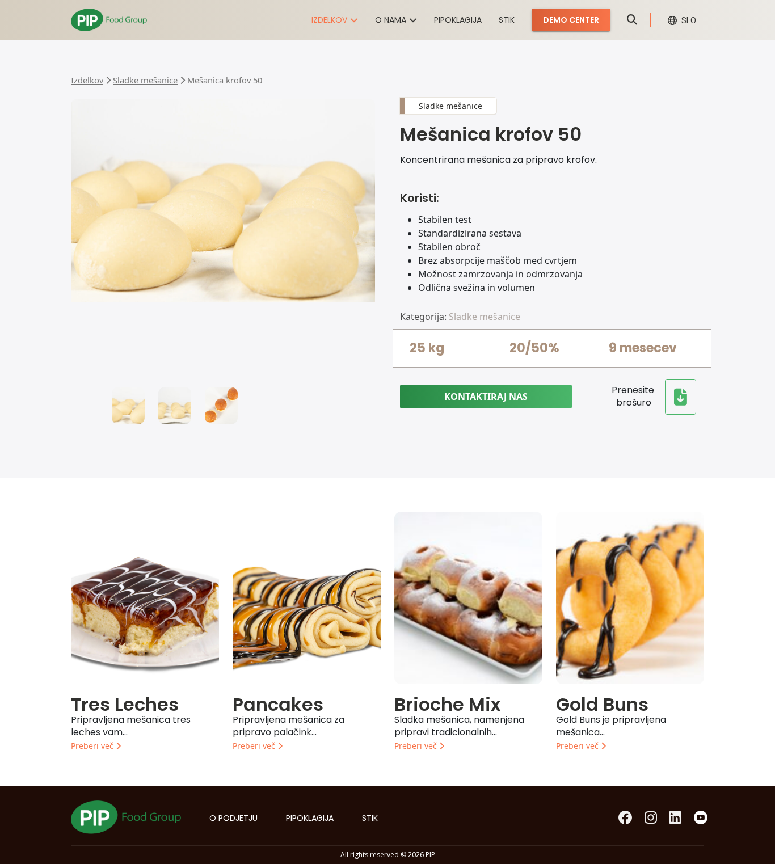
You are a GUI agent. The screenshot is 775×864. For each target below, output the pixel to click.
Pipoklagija (458, 20)
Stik (507, 20)
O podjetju (233, 818)
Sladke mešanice (145, 80)
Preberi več (93, 745)
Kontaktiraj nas (486, 396)
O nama (390, 20)
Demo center (571, 20)
